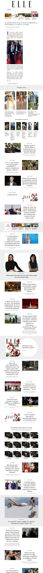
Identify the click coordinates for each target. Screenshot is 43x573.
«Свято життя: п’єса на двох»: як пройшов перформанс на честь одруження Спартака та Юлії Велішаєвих (12, 304)
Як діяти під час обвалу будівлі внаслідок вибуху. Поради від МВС (36, 134)
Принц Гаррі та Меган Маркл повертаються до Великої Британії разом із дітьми (29, 149)
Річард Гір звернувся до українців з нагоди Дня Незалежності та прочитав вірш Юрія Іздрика (29, 181)
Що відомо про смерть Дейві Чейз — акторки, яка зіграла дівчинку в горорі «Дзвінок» (12, 468)
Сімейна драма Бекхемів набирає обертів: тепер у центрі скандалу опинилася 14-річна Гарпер (30, 486)
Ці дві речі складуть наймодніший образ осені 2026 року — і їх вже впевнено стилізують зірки (9, 114)
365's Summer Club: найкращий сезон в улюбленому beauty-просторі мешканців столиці (34, 114)
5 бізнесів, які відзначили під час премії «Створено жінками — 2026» (29, 386)
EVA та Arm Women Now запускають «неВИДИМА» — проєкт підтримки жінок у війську (12, 166)
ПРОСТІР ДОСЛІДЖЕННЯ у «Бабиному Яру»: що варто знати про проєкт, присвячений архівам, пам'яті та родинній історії (12, 368)
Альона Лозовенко (13, 378)
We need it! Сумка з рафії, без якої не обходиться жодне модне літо (21, 522)
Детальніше (24, 350)
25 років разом (12, 194)
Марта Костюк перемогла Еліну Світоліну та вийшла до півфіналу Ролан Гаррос (29, 556)
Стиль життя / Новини (12, 192)
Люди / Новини (29, 143)
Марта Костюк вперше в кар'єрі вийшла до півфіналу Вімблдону (12, 402)
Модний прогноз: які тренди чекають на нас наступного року (21, 113)
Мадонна (10, 83)
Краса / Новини (12, 160)
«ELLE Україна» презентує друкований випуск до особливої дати (30, 417)
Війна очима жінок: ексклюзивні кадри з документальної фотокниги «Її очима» (29, 287)
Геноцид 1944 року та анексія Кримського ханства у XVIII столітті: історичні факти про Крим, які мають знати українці (13, 136)
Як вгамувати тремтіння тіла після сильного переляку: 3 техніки (18, 134)
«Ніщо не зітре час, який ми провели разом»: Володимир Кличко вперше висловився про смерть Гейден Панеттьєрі (29, 212)
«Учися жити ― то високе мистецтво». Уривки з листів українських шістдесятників (30, 134)
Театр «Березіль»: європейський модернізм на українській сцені (7, 134)
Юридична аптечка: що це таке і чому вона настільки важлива (21, 276)
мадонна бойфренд (15, 83)
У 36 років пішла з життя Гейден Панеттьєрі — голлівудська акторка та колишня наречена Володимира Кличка (12, 240)
